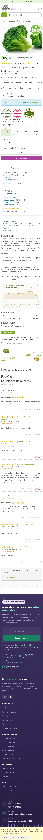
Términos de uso (8, 791)
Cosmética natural (9, 712)
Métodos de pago (8, 742)
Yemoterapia (7, 720)
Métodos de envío (9, 746)
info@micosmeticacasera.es (20, 814)
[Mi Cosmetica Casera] (11, 8)
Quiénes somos (8, 768)
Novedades (6, 724)
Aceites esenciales (9, 708)
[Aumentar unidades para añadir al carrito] (40, 153)
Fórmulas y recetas (9, 728)
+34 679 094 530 (14, 807)
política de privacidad (19, 645)
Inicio (3, 21)
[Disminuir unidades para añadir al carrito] (3, 153)
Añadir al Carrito (22, 158)
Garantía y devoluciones (11, 758)
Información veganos (10, 772)
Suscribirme (20, 638)
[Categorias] (4, 14)
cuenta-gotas (33, 102)
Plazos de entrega (9, 750)
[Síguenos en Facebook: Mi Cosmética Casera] (10, 697)
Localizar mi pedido (9, 754)
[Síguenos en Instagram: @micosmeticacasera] (4, 697)
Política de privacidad (10, 786)
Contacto (5, 777)
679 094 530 (16, 1)
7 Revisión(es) (18, 63)
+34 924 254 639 (14, 804)
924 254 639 (28, 1)
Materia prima (7, 716)
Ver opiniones (35, 63)
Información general (9, 738)
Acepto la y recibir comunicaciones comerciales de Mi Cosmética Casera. (21, 647)
